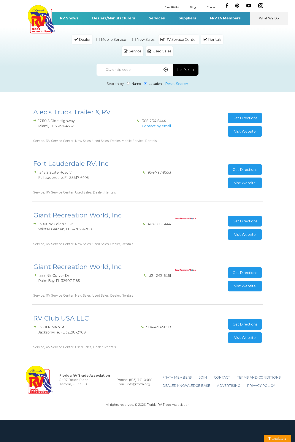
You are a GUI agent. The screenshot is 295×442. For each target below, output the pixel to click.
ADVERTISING (228, 386)
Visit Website (245, 131)
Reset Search (176, 84)
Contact (212, 7)
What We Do (269, 18)
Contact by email (156, 126)
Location (155, 84)
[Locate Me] (165, 70)
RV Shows (69, 18)
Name (136, 84)
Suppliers (187, 18)
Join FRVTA (172, 7)
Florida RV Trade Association (41, 19)
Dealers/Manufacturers (113, 18)
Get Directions (245, 118)
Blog (193, 7)
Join (203, 377)
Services (157, 18)
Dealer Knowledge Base (186, 386)
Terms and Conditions (259, 377)
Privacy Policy (261, 386)
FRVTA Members (225, 18)
